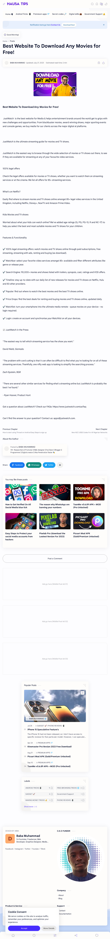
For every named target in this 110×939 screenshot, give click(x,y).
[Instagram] (19, 849)
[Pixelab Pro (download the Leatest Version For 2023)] (55, 521)
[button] (101, 4)
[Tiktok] (43, 849)
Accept (24, 928)
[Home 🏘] (9, 14)
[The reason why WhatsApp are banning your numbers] (55, 492)
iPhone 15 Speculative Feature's (43, 729)
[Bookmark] (97, 4)
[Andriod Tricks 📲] (23, 14)
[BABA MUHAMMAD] (17, 63)
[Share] (76, 935)
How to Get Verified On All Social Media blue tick (18, 506)
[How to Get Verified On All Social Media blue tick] (21, 492)
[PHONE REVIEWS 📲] (56, 725)
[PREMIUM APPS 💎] (45, 743)
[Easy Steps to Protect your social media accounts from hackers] (21, 521)
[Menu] (55, 935)
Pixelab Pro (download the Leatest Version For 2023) (52, 535)
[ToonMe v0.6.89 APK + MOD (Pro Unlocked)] (88, 492)
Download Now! (69, 25)
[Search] (92, 4)
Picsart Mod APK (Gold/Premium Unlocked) (86, 535)
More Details (48, 928)
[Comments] (97, 935)
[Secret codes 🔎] (59, 14)
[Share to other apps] (60, 465)
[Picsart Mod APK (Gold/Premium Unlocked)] (88, 521)
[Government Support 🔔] (95, 14)
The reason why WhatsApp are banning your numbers (54, 506)
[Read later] (99, 63)
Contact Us (55, 25)
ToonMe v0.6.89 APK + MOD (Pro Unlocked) (87, 506)
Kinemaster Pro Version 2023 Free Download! (50, 746)
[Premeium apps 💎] (41, 14)
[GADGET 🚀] (42, 725)
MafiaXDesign (59, 921)
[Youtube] (35, 849)
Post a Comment (55, 558)
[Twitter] (27, 849)
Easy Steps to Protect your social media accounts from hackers (19, 536)
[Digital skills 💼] (75, 14)
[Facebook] (9, 849)
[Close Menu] (104, 25)
